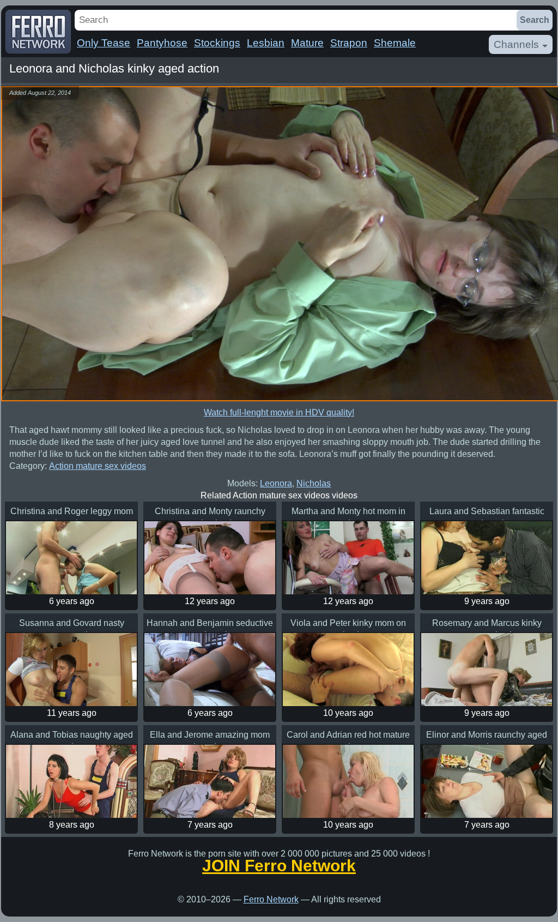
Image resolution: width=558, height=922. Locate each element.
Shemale (395, 43)
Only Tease (103, 43)
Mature (307, 43)
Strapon (348, 43)
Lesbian (265, 43)
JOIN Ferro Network (279, 866)
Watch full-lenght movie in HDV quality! (279, 412)
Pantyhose (162, 43)
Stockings (217, 43)
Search (534, 20)
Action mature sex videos (97, 466)
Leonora (276, 483)
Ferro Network (271, 899)
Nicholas (313, 483)
